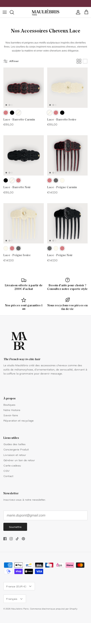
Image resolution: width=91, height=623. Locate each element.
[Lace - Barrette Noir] (23, 155)
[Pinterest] (23, 538)
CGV (6, 470)
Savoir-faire (10, 415)
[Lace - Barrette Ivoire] (67, 88)
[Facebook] (5, 538)
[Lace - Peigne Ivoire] (23, 223)
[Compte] (77, 12)
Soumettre (15, 526)
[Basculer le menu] (4, 12)
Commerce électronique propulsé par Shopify (53, 608)
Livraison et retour (14, 455)
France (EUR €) (16, 586)
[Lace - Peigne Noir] (67, 223)
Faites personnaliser (39, 4)
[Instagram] (11, 538)
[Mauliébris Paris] (45, 12)
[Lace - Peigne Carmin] (67, 155)
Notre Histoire (11, 410)
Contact (8, 476)
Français (11, 598)
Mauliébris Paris (20, 608)
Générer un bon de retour (19, 460)
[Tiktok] (17, 538)
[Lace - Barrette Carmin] (23, 88)
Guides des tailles (14, 444)
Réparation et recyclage (18, 420)
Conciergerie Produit (16, 449)
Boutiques (9, 404)
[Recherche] (14, 12)
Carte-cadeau (12, 465)
